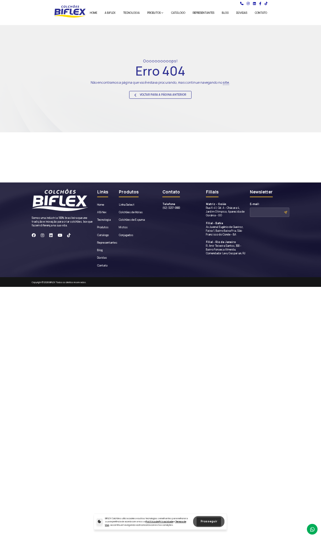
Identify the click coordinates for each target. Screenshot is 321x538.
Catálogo (178, 13)
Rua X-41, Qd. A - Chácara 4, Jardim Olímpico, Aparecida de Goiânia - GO (225, 209)
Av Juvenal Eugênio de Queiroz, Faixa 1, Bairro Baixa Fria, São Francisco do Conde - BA (225, 228)
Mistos (123, 227)
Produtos (154, 13)
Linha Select (126, 205)
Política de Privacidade (159, 521)
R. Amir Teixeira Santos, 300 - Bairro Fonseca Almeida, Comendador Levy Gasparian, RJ (225, 247)
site (226, 82)
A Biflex (110, 13)
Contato (261, 13)
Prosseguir (209, 521)
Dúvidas (241, 13)
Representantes (203, 13)
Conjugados (126, 235)
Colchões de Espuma (132, 220)
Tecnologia (131, 13)
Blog (225, 13)
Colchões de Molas (131, 212)
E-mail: (255, 204)
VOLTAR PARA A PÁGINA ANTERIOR (162, 95)
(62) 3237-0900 (171, 206)
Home (93, 13)
